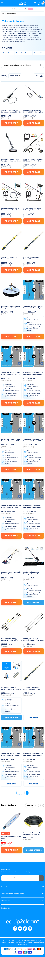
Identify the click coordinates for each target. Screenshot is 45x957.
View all (30, 805)
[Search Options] (41, 65)
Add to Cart (11, 123)
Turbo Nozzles (8, 53)
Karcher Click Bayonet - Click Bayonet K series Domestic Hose (32, 833)
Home (2, 13)
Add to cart (11, 850)
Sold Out (33, 717)
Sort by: (9, 76)
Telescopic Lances (11, 13)
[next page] (27, 793)
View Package (34, 602)
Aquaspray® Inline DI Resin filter (11, 837)
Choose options (34, 850)
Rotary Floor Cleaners (23, 53)
